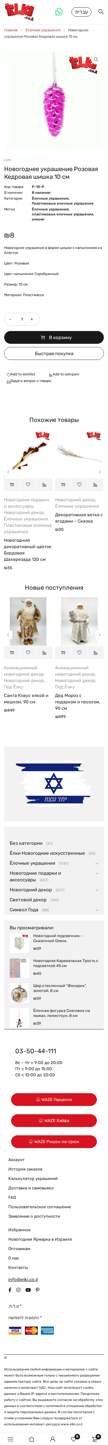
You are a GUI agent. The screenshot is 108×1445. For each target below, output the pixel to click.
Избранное (19, 1229)
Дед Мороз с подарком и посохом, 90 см (77, 702)
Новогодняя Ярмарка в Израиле (40, 1239)
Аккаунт (16, 1159)
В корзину (60, 337)
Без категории (26, 843)
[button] (96, 59)
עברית (81, 12)
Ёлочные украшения (42, 30)
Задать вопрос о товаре (31, 381)
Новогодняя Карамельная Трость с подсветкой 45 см (65, 963)
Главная (11, 30)
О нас (13, 1258)
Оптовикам (19, 1248)
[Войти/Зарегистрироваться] (52, 1439)
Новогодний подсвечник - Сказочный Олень (58, 938)
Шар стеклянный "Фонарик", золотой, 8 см (60, 988)
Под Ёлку (14, 687)
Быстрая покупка (54, 353)
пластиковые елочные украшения (62, 214)
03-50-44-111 (35, 1051)
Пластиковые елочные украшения (62, 203)
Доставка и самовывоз (31, 1187)
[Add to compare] (62, 374)
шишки (38, 219)
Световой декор (28, 899)
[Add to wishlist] (19, 374)
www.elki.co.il (71, 1424)
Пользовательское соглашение (39, 1206)
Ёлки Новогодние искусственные (47, 853)
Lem (7, 160)
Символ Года (24, 909)
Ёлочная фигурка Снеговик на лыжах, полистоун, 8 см (61, 1013)
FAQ (12, 1197)
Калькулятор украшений (33, 1178)
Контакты (18, 1267)
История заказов (25, 1169)
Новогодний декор (24, 512)
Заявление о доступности (34, 1216)
